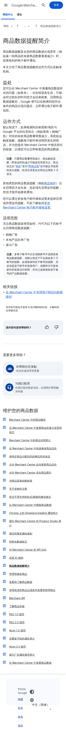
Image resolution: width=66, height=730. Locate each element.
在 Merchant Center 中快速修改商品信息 (33, 448)
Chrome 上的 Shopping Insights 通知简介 (33, 513)
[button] (5, 5)
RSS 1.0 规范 (16, 614)
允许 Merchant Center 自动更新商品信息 (33, 464)
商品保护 (50, 183)
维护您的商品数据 (20, 410)
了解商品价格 (17, 606)
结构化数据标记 (18, 541)
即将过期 (34, 166)
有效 (18, 166)
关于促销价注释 (18, 488)
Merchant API (17, 598)
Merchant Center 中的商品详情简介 (30, 440)
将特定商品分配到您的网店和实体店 (29, 456)
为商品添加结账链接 (20, 480)
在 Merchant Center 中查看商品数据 (30, 662)
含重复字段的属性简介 (22, 638)
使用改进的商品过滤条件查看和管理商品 (32, 590)
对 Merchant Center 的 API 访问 (27, 549)
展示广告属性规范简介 (22, 654)
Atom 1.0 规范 (17, 630)
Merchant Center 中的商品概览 (27, 419)
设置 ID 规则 (16, 557)
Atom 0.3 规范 (17, 646)
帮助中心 (8, 14)
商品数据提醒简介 (50, 26)
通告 (19, 14)
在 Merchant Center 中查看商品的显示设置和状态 (35, 430)
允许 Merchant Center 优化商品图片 (30, 472)
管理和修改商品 (18, 574)
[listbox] (40, 704)
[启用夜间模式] (31, 691)
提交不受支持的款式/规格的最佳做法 (30, 497)
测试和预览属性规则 (20, 533)
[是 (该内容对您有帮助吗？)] (47, 328)
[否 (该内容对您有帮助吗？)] (56, 328)
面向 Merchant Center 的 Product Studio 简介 (35, 523)
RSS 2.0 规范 (17, 622)
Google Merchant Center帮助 (24, 5)
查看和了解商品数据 (20, 582)
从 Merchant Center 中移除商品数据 (30, 505)
